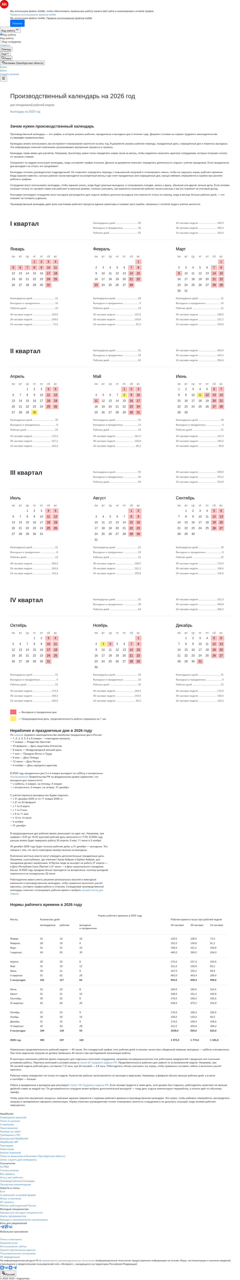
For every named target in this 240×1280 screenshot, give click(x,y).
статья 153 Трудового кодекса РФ (89, 1085)
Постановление (19, 776)
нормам (18, 734)
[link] (6, 58)
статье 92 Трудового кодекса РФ (98, 1062)
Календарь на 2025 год (25, 111)
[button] (3, 67)
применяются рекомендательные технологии (68, 1260)
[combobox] (8, 1273)
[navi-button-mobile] (3, 79)
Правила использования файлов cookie (69, 18)
